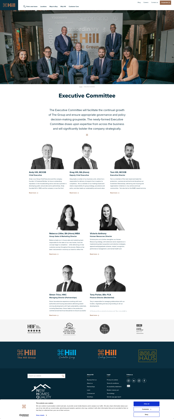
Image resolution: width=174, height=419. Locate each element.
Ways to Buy (53, 6)
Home (80, 86)
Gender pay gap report (114, 397)
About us (90, 383)
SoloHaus (90, 397)
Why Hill (63, 6)
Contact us (154, 2)
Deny (146, 414)
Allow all (146, 404)
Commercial (91, 393)
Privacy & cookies (112, 380)
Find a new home (31, 6)
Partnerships (91, 387)
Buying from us (92, 380)
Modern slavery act (113, 390)
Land (88, 390)
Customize (145, 409)
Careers (145, 2)
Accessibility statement (114, 387)
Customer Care (74, 6)
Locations (43, 6)
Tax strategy (110, 393)
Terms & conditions (113, 383)
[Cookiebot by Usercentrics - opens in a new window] (24, 415)
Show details (40, 415)
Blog (139, 2)
